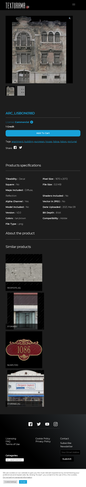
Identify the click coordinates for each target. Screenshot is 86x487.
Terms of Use (13, 444)
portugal (72, 141)
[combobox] (15, 459)
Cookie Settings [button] (10, 482)
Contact (64, 438)
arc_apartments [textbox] (14, 460)
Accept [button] (23, 482)
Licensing (11, 438)
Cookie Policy (42, 438)
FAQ (8, 441)
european (39, 141)
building (28, 141)
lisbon (63, 141)
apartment (17, 141)
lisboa (56, 141)
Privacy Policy (43, 441)
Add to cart (43, 133)
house (48, 141)
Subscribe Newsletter (66, 445)
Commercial (22, 122)
